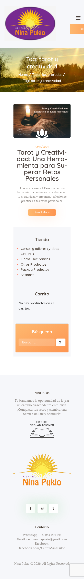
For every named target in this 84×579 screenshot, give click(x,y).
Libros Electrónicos (35, 259)
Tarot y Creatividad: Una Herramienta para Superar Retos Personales (42, 165)
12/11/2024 (42, 147)
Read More (42, 212)
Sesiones (27, 275)
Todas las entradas (47, 74)
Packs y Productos (35, 269)
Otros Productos (33, 264)
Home (23, 74)
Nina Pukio (22, 563)
